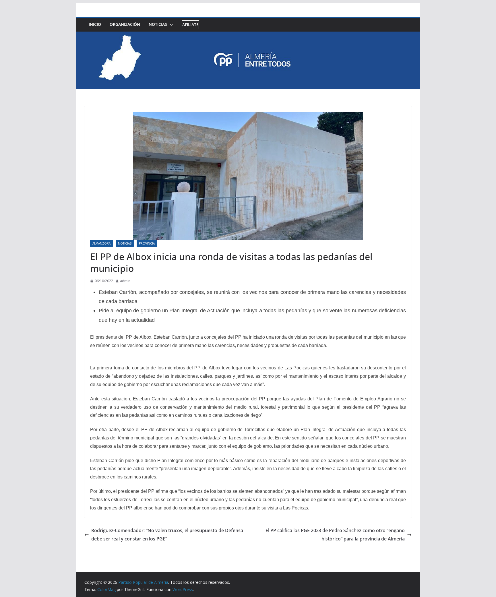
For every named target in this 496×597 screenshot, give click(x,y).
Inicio (95, 24)
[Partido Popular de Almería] (248, 35)
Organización (125, 24)
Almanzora (101, 243)
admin (125, 280)
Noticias (158, 24)
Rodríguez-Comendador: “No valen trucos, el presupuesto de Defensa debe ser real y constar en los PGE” (167, 534)
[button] (170, 24)
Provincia (147, 243)
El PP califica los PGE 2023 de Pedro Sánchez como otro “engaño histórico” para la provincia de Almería (335, 534)
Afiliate (190, 24)
